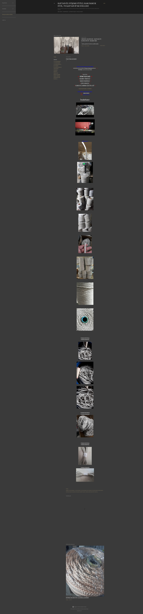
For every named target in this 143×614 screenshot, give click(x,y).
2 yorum (70, 599)
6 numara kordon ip (57, 64)
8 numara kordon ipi (57, 67)
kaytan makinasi (57, 75)
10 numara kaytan (57, 61)
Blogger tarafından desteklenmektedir (80, 606)
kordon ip (55, 78)
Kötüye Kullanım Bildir (7, 14)
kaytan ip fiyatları (57, 74)
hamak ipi (55, 70)
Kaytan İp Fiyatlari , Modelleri (85, 88)
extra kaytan (56, 68)
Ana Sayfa (60, 11)
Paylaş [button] (82, 45)
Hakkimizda (65, 11)
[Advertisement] (79, 24)
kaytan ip (55, 71)
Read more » (102, 45)
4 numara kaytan (57, 62)
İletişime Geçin (72, 11)
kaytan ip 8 (56, 73)
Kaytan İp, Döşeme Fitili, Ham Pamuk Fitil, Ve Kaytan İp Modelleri (77, 4)
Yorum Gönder (86, 45)
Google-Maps (79, 11)
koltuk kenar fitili (57, 77)
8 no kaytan (56, 65)
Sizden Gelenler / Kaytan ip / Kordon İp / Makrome (91, 40)
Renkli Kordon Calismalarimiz (77, 598)
